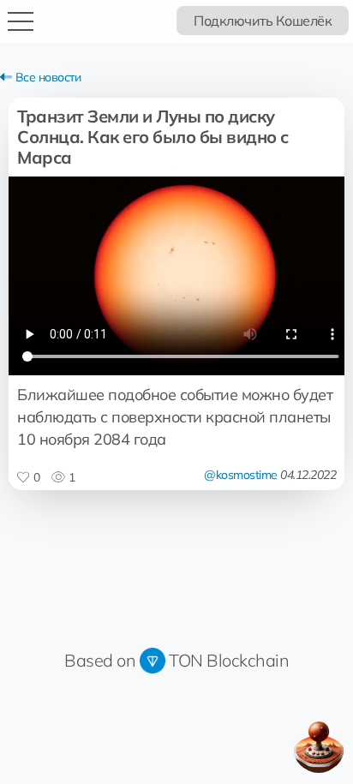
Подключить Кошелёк (263, 20)
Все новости (46, 77)
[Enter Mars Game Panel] (318, 747)
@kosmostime (241, 474)
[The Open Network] (152, 660)
